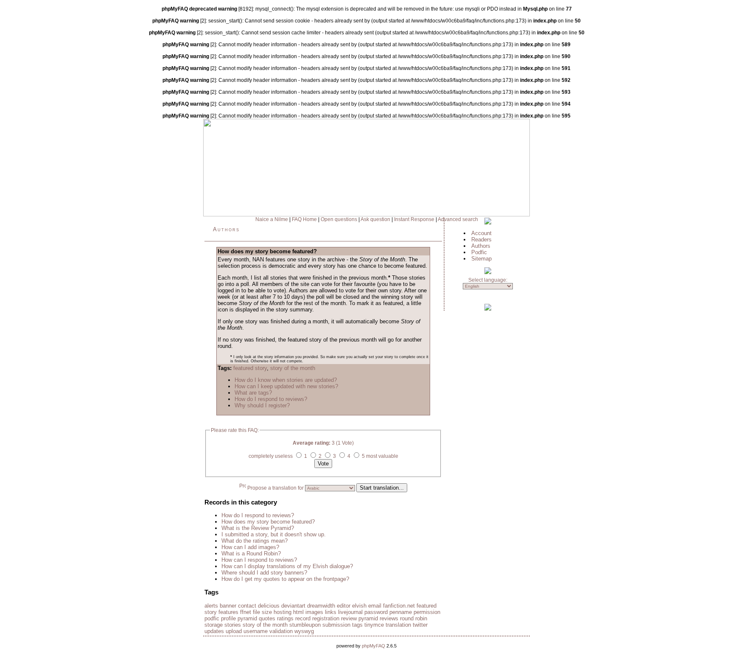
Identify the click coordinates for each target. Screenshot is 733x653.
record (303, 618)
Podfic (479, 252)
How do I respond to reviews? (271, 399)
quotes (267, 618)
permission (427, 612)
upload (234, 631)
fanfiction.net (399, 606)
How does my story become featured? (268, 521)
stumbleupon (305, 625)
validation (281, 631)
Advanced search (458, 219)
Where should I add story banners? (264, 572)
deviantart (293, 606)
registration (325, 618)
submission (336, 625)
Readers (481, 239)
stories (232, 625)
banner (228, 606)
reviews (389, 618)
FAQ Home (304, 219)
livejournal (350, 612)
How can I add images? (250, 547)
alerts (211, 606)
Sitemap (481, 258)
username (255, 631)
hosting (282, 612)
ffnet (245, 612)
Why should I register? (262, 405)
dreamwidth (321, 606)
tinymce (374, 625)
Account (481, 233)
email (374, 606)
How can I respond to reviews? (259, 560)
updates (214, 631)
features (228, 612)
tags (357, 625)
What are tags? (253, 393)
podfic (211, 618)
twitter (420, 625)
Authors (226, 229)
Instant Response (414, 219)
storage (213, 625)
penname (400, 612)
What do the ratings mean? (254, 541)
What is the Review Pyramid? (257, 528)
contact (247, 606)
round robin (413, 618)
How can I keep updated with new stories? (286, 386)
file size (262, 612)
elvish (359, 606)
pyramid (247, 618)
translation (398, 625)
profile (228, 618)
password (376, 612)
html (298, 612)
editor (343, 606)
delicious (269, 606)
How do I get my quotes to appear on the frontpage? (285, 579)
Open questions (339, 219)
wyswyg (304, 631)
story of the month (292, 368)
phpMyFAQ (373, 645)
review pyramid (359, 618)
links (330, 612)
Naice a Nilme (271, 219)
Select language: (487, 280)
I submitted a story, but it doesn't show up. (273, 534)
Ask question (375, 219)
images (314, 612)
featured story (250, 368)
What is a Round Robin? (251, 553)
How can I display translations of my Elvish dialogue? (287, 566)
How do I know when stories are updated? (286, 380)
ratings (285, 618)
